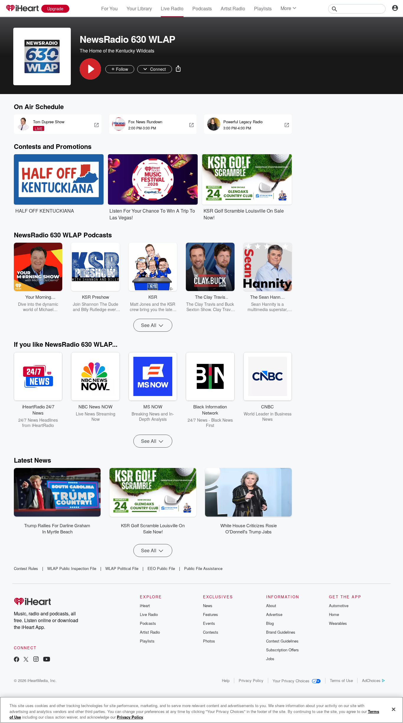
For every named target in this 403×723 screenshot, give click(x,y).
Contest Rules (26, 568)
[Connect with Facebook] (16, 659)
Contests (210, 632)
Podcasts (202, 8)
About (271, 605)
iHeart (145, 605)
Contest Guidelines (282, 641)
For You (109, 8)
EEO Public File (161, 568)
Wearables (338, 623)
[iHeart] (22, 8)
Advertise (274, 614)
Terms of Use (341, 680)
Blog (270, 623)
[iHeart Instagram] (36, 659)
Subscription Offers (282, 650)
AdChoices (371, 680)
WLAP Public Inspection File (71, 568)
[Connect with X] (26, 659)
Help (226, 680)
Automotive (338, 605)
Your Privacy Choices (291, 680)
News (207, 605)
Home (334, 614)
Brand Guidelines (280, 632)
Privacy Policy (251, 680)
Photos (209, 641)
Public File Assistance (203, 568)
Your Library (139, 8)
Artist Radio (233, 8)
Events (209, 623)
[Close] (393, 709)
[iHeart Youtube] (46, 659)
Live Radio (172, 8)
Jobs (270, 658)
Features (210, 614)
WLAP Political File (121, 568)
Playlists (263, 8)
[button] (90, 69)
